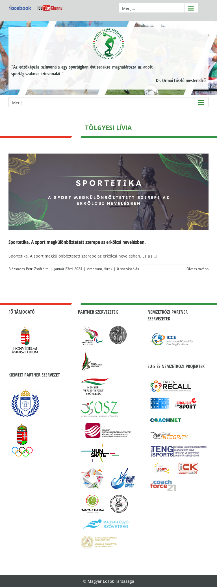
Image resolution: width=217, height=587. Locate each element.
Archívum (94, 268)
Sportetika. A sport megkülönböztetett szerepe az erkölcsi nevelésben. (77, 242)
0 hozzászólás (128, 268)
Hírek (108, 268)
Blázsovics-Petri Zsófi (25, 268)
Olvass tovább (197, 268)
